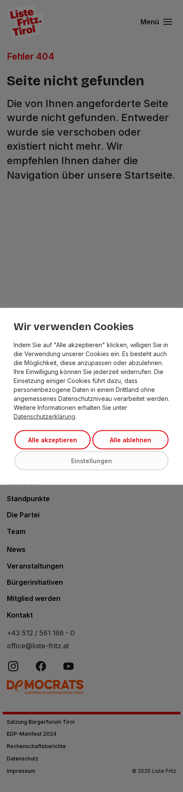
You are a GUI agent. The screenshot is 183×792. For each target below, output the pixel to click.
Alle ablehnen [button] (130, 439)
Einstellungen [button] (91, 460)
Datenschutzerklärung (44, 416)
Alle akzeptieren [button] (52, 439)
